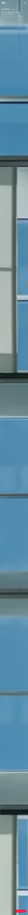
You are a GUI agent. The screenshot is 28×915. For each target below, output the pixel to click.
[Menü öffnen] (25, 3)
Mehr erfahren (20, 911)
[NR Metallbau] (5, 3)
